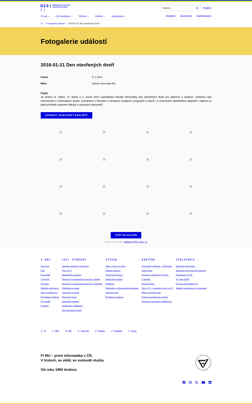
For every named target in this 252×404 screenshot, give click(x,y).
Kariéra (148, 259)
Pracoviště (45, 275)
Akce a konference (49, 292)
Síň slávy (45, 284)
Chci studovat (74, 259)
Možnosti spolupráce (185, 266)
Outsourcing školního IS (187, 284)
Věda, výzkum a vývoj (115, 266)
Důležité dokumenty (50, 288)
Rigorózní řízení (69, 297)
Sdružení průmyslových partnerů (191, 270)
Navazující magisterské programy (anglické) (82, 284)
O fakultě (146, 279)
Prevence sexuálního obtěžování (157, 301)
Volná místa (147, 270)
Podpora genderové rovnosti (155, 297)
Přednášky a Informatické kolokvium (122, 288)
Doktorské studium (70, 301)
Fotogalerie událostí (50, 297)
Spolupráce (185, 259)
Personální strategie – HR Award (157, 266)
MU (70, 331)
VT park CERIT (183, 279)
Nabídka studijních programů (75, 266)
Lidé (43, 270)
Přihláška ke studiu (70, 288)
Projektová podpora (114, 297)
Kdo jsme (45, 266)
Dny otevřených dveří (72, 310)
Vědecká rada (111, 292)
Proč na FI (67, 270)
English (207, 8)
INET (57, 331)
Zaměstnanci (203, 16)
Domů (133, 331)
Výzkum (111, 259)
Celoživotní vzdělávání (72, 306)
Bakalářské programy (72, 275)
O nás (45, 259)
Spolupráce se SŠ (184, 275)
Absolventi (186, 16)
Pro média (45, 301)
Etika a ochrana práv (151, 292)
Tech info (85, 331)
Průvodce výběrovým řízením (155, 275)
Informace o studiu (70, 292)
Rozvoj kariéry (148, 284)
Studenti (170, 16)
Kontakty (45, 306)
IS (45, 331)
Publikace (109, 284)
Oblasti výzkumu (113, 270)
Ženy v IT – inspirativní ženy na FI (157, 288)
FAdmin (101, 331)
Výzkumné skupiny (114, 275)
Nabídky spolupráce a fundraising (191, 288)
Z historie (45, 279)
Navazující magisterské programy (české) (81, 279)
